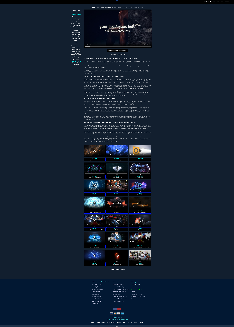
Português (119, 322)
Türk (131, 322)
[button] (95, 151)
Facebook (115, 308)
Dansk (124, 322)
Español (103, 322)
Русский (141, 322)
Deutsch (113, 322)
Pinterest (118, 308)
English (92, 322)
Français (98, 322)
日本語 (135, 322)
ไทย (128, 322)
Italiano (108, 322)
